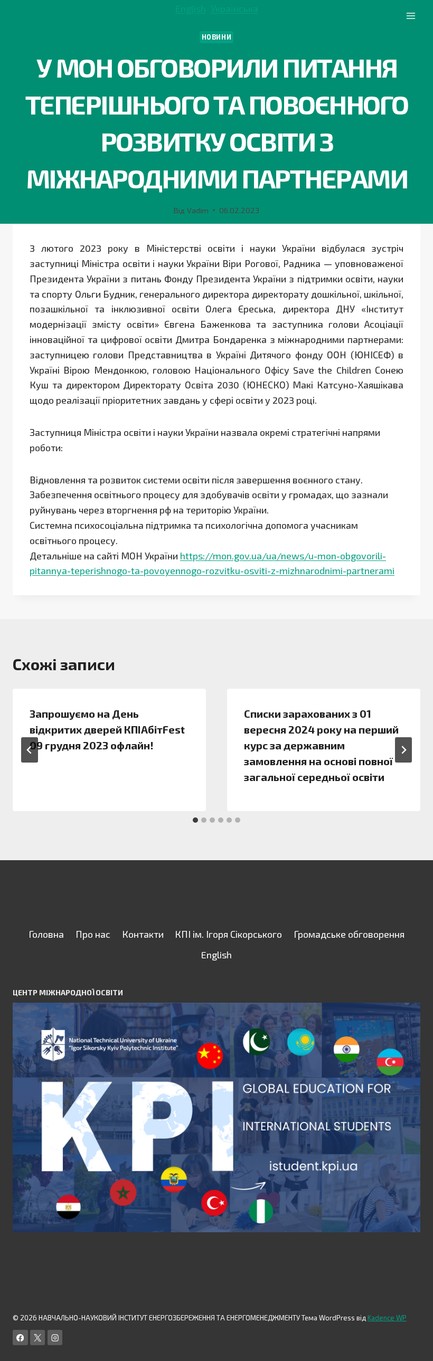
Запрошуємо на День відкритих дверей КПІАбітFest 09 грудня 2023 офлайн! (107, 729)
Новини (217, 37)
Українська (234, 8)
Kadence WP (387, 1318)
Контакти (143, 934)
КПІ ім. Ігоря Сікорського (228, 934)
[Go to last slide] (29, 750)
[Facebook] (20, 1337)
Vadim (198, 210)
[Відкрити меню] (410, 15)
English (190, 8)
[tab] (195, 820)
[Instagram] (55, 1337)
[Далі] (403, 750)
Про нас (93, 934)
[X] (37, 1337)
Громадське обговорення (349, 934)
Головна (46, 934)
